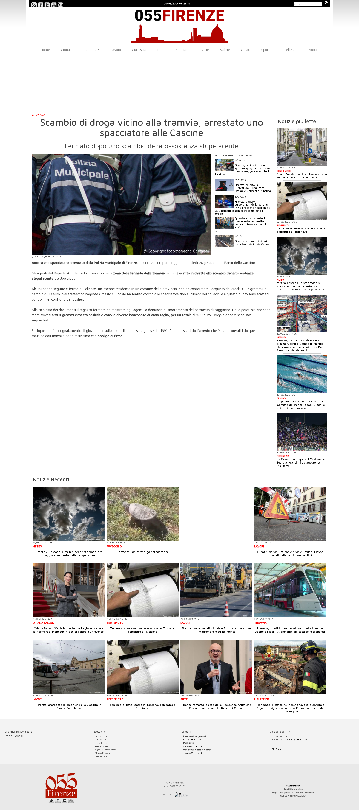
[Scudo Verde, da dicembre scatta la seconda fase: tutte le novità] (302, 147)
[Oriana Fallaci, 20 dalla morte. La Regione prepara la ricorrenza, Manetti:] (69, 590)
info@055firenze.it (193, 739)
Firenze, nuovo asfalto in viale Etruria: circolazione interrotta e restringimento (216, 629)
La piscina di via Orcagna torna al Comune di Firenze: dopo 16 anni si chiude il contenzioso (301, 405)
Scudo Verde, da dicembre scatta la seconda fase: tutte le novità (302, 175)
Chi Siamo (277, 749)
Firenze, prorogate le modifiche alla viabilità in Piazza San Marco (68, 706)
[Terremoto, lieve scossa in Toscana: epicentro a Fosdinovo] (302, 201)
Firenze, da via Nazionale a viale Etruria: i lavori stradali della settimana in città (290, 553)
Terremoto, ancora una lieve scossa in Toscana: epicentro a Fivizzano (142, 629)
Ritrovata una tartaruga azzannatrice (143, 552)
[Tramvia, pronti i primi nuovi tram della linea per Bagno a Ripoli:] (290, 590)
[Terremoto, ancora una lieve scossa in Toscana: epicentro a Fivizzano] (143, 590)
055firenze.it (293, 785)
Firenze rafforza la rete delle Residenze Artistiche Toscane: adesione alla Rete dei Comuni (216, 706)
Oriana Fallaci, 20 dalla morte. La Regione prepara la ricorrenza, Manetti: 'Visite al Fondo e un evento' (68, 629)
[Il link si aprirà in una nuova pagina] (181, 793)
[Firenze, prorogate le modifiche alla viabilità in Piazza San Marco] (69, 667)
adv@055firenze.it (192, 746)
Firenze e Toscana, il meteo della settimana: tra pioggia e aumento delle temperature (68, 553)
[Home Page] (179, 25)
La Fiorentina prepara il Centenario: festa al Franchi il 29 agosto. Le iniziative (301, 462)
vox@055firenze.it (192, 753)
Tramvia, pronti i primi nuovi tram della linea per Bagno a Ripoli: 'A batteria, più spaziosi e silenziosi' (290, 629)
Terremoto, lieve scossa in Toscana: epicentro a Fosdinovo (301, 230)
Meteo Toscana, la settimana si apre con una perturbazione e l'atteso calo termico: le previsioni (300, 286)
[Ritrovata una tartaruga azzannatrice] (143, 514)
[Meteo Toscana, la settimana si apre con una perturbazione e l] (302, 256)
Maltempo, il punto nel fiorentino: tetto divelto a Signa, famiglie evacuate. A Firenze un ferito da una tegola (290, 708)
